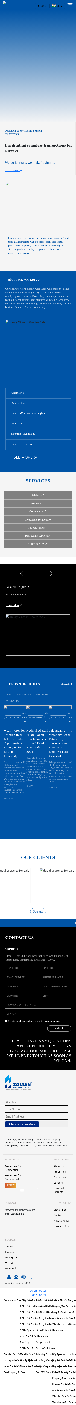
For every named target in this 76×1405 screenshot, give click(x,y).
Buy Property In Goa (14, 1372)
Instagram (11, 1257)
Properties (60, 1177)
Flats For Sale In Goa (14, 1354)
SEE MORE (23, 457)
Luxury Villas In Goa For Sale (18, 1360)
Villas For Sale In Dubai (64, 1396)
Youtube (10, 1263)
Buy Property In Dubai (63, 1360)
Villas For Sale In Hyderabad (34, 1336)
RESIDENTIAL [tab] (12, 701)
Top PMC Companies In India (51, 1372)
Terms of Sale (61, 1226)
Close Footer (38, 1295)
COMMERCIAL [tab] (24, 694)
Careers (58, 1182)
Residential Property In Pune (51, 1312)
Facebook (10, 1268)
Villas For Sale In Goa (14, 1366)
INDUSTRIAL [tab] (42, 694)
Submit (59, 1028)
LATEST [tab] (8, 694)
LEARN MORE (12, 170)
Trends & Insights (59, 1189)
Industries (60, 1171)
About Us (59, 1166)
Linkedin (10, 1252)
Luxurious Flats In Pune (48, 1300)
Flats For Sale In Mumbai (32, 1354)
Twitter (9, 1246)
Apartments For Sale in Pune (51, 1306)
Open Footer (38, 1291)
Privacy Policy (61, 1220)
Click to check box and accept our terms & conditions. (34, 1021)
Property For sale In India (49, 1354)
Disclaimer (60, 1209)
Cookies (58, 1215)
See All (38, 911)
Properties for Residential (13, 1168)
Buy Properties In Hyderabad (35, 1342)
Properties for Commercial (13, 1177)
